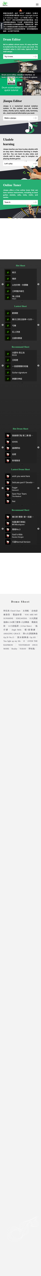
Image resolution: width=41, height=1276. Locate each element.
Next (38, 284)
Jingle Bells (16, 630)
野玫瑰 (32, 649)
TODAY (23, 649)
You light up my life (12, 641)
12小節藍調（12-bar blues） (20, 626)
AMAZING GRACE (11, 634)
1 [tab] (19, 301)
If (24, 641)
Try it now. (8, 56)
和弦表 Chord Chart (11, 611)
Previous (3, 284)
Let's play (8, 164)
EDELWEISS (21, 618)
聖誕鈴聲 (17, 615)
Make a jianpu (10, 118)
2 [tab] (22, 301)
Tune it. (7, 202)
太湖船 (26, 611)
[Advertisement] (20, 238)
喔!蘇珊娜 (30, 630)
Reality (14, 649)
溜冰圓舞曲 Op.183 (26, 637)
